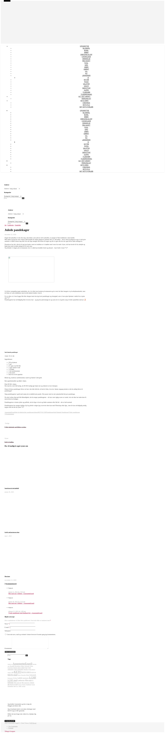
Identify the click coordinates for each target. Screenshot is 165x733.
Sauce (86, 86)
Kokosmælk (33, 675)
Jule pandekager (29, 412)
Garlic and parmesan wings (12, 532)
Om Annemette (13, 726)
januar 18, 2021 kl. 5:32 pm (16, 601)
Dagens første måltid (19, 668)
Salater (86, 84)
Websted (7, 631)
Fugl (86, 63)
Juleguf (36, 412)
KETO (40, 412)
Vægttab (23, 686)
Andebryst (10, 664)
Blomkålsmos (18, 666)
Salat (14, 686)
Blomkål (86, 48)
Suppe (86, 90)
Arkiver (6, 188)
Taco (17, 686)
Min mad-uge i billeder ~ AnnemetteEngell (21, 603)
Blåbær (22, 666)
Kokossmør (10, 678)
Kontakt (10, 728)
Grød (86, 67)
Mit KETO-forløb (13, 684)
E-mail (7, 627)
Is (88, 78)
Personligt (86, 99)
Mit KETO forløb (86, 107)
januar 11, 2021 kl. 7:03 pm (16, 592)
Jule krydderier (19, 412)
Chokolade (86, 57)
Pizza (86, 82)
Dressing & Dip (86, 55)
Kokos (27, 675)
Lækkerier (86, 75)
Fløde (26, 668)
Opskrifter (84, 46)
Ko (86, 73)
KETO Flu (86, 105)
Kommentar (8, 648)
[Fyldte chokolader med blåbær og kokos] (8, 421)
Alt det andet (84, 96)
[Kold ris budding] (8, 436)
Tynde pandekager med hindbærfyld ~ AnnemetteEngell (25, 613)
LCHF (44, 412)
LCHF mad (12, 680)
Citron (31, 666)
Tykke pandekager (74, 412)
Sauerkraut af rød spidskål (12, 488)
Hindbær (26, 669)
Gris (86, 65)
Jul (86, 71)
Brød (86, 52)
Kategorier (7, 196)
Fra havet (86, 61)
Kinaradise (23, 675)
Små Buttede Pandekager (61, 412)
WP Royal (33, 723)
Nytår (86, 80)
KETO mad (12, 674)
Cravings (86, 103)
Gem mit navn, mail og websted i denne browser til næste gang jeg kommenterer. (31, 634)
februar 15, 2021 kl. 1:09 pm (17, 611)
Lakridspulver (25, 678)
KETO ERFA (84, 101)
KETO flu (33, 672)
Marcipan (7, 576)
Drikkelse (86, 59)
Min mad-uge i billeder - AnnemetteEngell (21, 593)
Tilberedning (86, 94)
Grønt (86, 69)
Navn (7, 624)
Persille (33, 684)
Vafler (20, 686)
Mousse (20, 684)
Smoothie (86, 88)
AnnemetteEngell (5, 2)
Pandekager (49, 412)
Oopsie (24, 684)
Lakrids (19, 678)
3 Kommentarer (9, 414)
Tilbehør (86, 92)
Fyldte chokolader (18, 669)
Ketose (19, 675)
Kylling (15, 678)
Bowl (86, 50)
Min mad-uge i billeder (28, 682)
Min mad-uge (17, 682)
